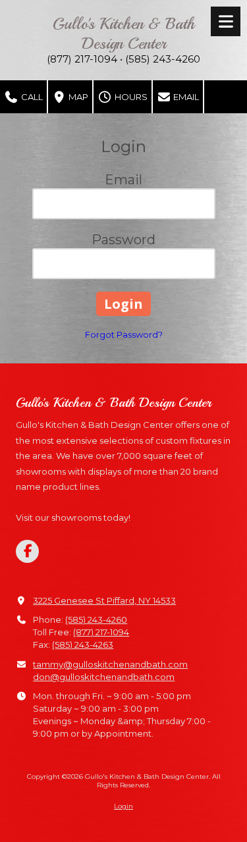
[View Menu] (225, 21)
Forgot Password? (124, 334)
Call (31, 97)
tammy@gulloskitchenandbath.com (110, 664)
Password (123, 240)
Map (77, 97)
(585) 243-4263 (82, 644)
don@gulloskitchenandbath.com (104, 676)
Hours (130, 97)
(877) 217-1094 (101, 632)
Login (123, 806)
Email (185, 97)
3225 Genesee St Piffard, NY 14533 (104, 600)
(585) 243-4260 (96, 619)
